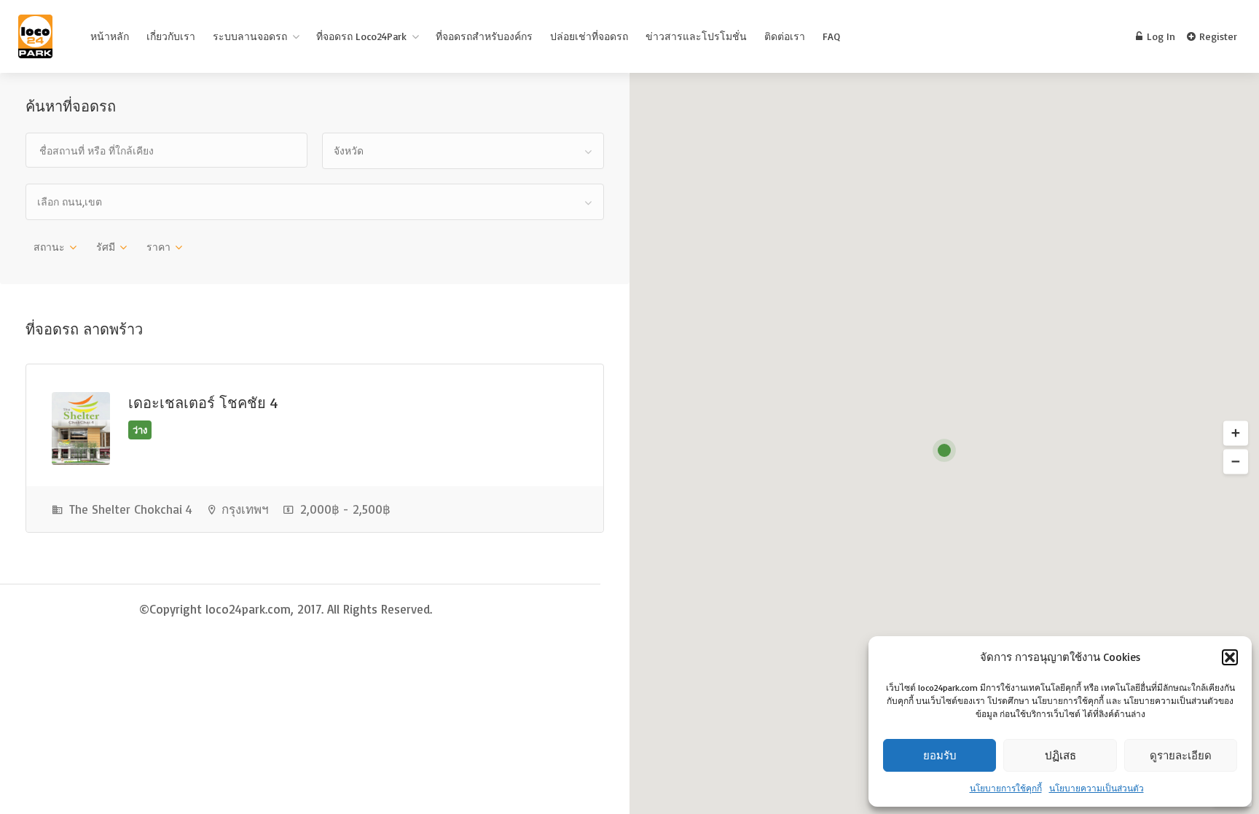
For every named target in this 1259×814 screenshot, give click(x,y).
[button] (1230, 657)
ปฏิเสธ (1060, 755)
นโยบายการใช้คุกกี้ (1006, 788)
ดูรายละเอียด (1181, 755)
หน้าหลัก (109, 36)
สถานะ (49, 246)
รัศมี (105, 246)
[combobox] (463, 151)
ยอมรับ (940, 755)
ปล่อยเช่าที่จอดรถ (589, 36)
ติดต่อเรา (784, 36)
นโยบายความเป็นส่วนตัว (1096, 788)
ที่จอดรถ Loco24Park (361, 36)
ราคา (158, 246)
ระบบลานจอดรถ (250, 36)
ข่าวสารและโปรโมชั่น (696, 36)
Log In (1159, 36)
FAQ (831, 36)
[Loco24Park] (35, 39)
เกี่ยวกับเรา (170, 36)
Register (1216, 36)
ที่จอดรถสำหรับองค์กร (484, 36)
